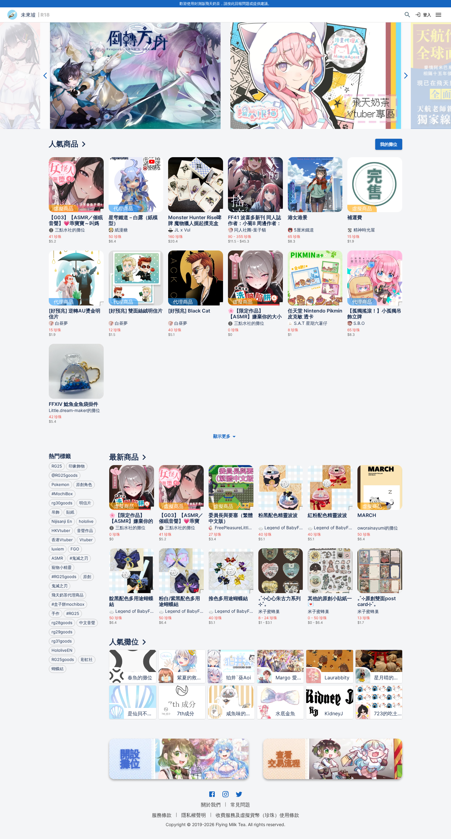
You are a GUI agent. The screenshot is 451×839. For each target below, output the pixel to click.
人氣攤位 (124, 641)
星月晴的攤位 (388, 677)
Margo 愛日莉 (290, 677)
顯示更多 (221, 436)
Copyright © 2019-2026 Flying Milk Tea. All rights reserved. (225, 824)
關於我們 (211, 805)
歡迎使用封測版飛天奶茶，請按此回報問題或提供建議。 (225, 3)
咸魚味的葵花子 (240, 713)
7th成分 (185, 713)
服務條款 (162, 815)
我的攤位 (388, 144)
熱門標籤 (60, 456)
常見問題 (240, 805)
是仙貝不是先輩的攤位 (142, 713)
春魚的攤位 (140, 677)
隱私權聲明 (193, 815)
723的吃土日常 (388, 713)
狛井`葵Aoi (238, 677)
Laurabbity (337, 677)
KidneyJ (334, 713)
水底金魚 (285, 713)
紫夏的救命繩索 (191, 677)
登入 (427, 14)
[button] (135, 75)
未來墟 (28, 14)
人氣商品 (63, 143)
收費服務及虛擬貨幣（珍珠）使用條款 (257, 815)
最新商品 (124, 457)
